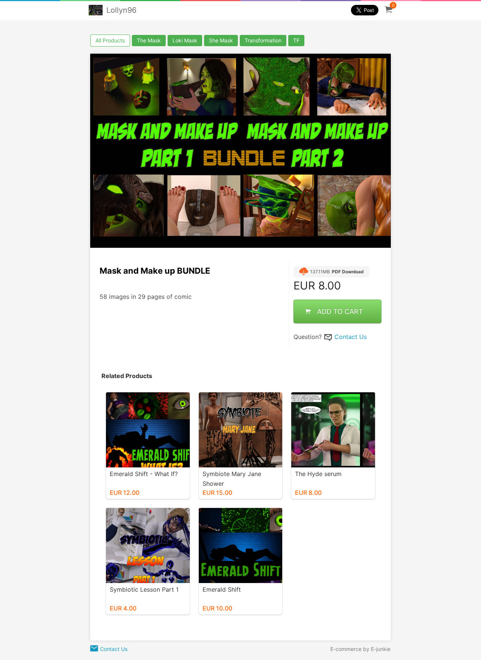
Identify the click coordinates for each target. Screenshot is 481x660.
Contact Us (350, 337)
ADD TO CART (340, 311)
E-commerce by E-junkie (360, 649)
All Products (110, 40)
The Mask (149, 40)
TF (296, 40)
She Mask (221, 40)
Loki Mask (184, 40)
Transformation (263, 40)
